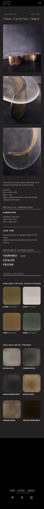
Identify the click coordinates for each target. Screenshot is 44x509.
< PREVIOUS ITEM (10, 14)
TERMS (12, 490)
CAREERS (30, 490)
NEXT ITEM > (36, 14)
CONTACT (21, 490)
